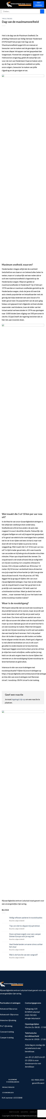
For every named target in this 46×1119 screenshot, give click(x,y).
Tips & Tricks (7, 18)
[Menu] (3, 4)
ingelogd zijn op (18, 699)
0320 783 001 (31, 1015)
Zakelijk (33, 1112)
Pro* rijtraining (6, 1026)
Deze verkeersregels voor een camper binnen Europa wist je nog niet (25, 935)
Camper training (7, 1037)
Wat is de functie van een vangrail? (23, 954)
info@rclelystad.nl (32, 1018)
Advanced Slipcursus (8, 1009)
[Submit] (42, 11)
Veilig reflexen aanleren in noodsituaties (25, 917)
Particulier (14, 1112)
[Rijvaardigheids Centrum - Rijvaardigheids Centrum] (19, 4)
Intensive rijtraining (8, 1020)
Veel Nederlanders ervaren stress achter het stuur (26, 945)
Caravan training (7, 1031)
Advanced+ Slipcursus (9, 1014)
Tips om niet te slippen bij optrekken (24, 926)
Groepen (24, 1112)
